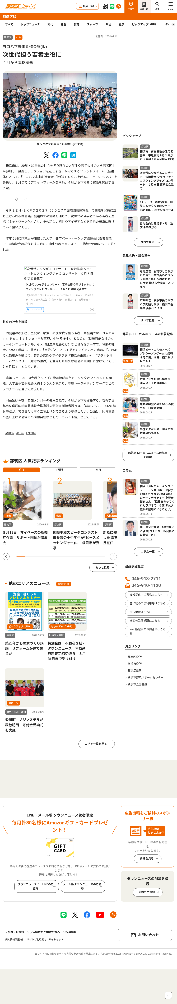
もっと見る (102, 567)
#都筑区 (31, 433)
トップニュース (30, 24)
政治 (108, 24)
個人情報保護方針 (15, 939)
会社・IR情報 (16, 932)
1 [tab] (20, 556)
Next (113, 556)
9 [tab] (91, 556)
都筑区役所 (135, 657)
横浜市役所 (135, 663)
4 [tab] (47, 556)
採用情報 (71, 932)
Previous (6, 556)
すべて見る (147, 242)
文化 (50, 24)
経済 (121, 24)
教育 (76, 24)
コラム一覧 (148, 551)
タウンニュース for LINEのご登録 (36, 886)
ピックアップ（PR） (145, 24)
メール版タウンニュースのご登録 (82, 886)
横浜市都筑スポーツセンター (146, 677)
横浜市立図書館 (137, 684)
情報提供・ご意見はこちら (146, 594)
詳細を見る (147, 858)
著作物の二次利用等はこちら (148, 603)
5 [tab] (56, 556)
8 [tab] (83, 556)
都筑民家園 (135, 670)
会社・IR (144, 9)
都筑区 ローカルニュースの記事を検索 (147, 455)
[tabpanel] (60, 108)
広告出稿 (88, 6)
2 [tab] (29, 556)
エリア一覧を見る (96, 743)
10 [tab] (100, 556)
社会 (63, 24)
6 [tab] (65, 556)
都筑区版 (9, 17)
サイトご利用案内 (36, 939)
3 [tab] (38, 556)
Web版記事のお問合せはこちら (148, 631)
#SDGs (9, 433)
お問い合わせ (148, 935)
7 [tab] (74, 556)
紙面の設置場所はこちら (145, 620)
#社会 (20, 433)
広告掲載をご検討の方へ (45, 932)
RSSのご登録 (147, 892)
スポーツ (92, 24)
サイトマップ (56, 939)
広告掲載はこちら (141, 612)
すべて (9, 24)
